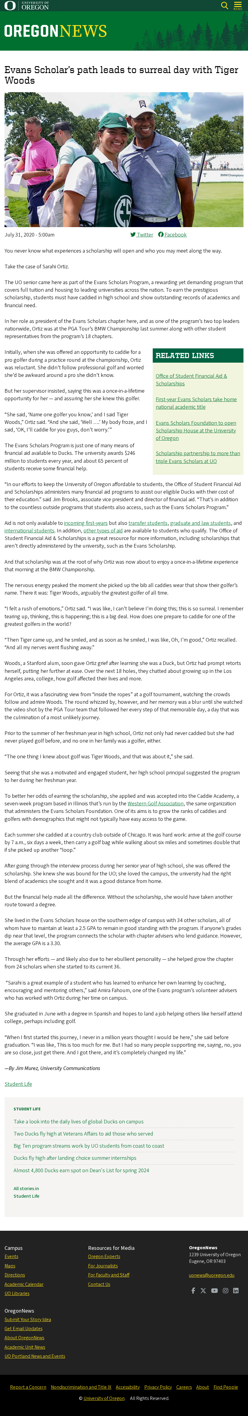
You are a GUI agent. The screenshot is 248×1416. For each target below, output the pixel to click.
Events (11, 1256)
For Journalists (103, 1266)
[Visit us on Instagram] (225, 1291)
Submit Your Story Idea (28, 1319)
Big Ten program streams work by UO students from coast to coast (89, 1146)
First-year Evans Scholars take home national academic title (196, 403)
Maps (10, 1266)
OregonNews (19, 1311)
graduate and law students (200, 523)
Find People (226, 1387)
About (202, 1387)
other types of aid (103, 531)
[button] (124, 225)
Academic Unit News (25, 1347)
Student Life (18, 1084)
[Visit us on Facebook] (193, 1291)
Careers (184, 1387)
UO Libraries (17, 1293)
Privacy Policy (158, 1387)
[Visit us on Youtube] (214, 1291)
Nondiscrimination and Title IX (81, 1387)
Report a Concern (28, 1387)
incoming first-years (86, 523)
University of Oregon (104, 1398)
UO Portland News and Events (35, 1356)
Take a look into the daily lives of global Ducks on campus (79, 1122)
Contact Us (99, 1284)
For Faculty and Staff (108, 1275)
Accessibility (128, 1387)
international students (29, 531)
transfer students (148, 523)
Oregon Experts (104, 1256)
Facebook (175, 235)
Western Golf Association (156, 803)
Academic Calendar (24, 1284)
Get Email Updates (23, 1328)
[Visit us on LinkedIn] (236, 1291)
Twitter (144, 235)
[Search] (224, 5)
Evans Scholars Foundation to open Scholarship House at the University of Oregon (196, 430)
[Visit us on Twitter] (203, 1291)
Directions (15, 1275)
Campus (14, 1248)
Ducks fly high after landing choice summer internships (75, 1158)
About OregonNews (24, 1337)
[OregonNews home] (55, 31)
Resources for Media (111, 1248)
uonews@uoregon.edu (211, 1275)
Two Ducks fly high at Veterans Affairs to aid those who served (83, 1134)
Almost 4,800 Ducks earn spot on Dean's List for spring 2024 (81, 1170)
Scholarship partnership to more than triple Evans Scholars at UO (198, 457)
